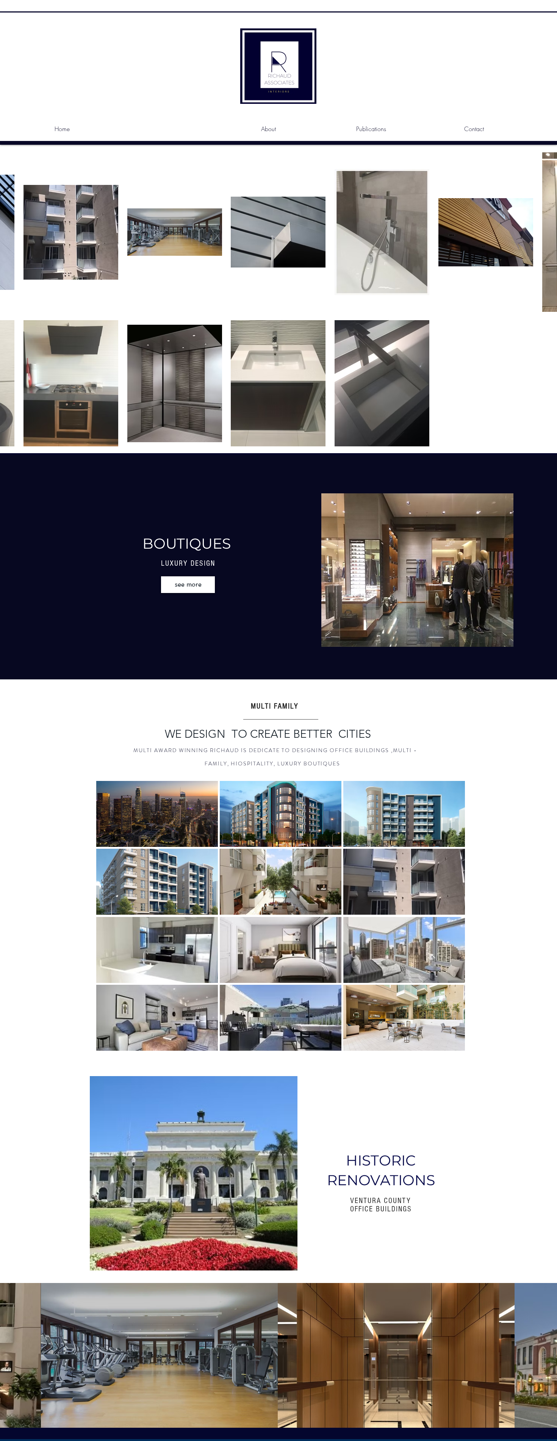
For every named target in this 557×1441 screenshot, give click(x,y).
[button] (157, 814)
